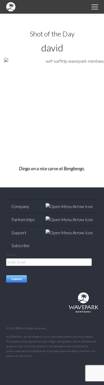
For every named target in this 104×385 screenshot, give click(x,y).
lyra (18, 328)
